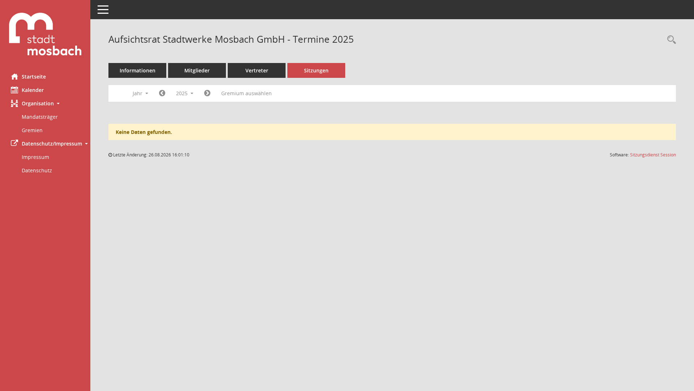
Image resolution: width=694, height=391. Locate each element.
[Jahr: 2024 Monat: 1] (162, 93)
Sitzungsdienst (653, 155)
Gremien (32, 130)
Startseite (34, 76)
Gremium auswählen (246, 93)
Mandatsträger (40, 116)
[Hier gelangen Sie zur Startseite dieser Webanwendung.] (45, 34)
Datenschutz (37, 170)
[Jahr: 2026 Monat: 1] (207, 93)
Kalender (33, 90)
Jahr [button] (138, 93)
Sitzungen (316, 70)
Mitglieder (197, 70)
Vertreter (256, 70)
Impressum (35, 157)
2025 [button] (182, 93)
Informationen (137, 70)
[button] (45, 103)
